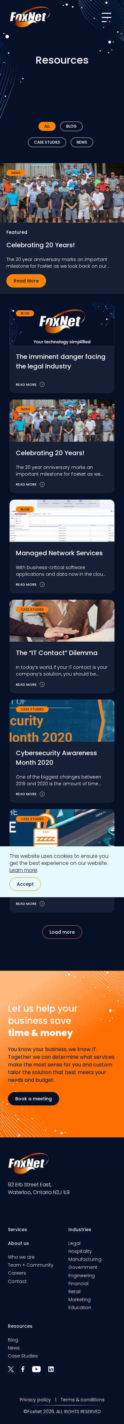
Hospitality (80, 1251)
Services (17, 1229)
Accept (25, 884)
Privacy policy (35, 1399)
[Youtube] (40, 1371)
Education (79, 1307)
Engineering (81, 1275)
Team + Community (30, 1265)
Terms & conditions (83, 1399)
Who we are (21, 1257)
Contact (17, 1281)
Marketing (79, 1299)
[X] (14, 1371)
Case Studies (47, 142)
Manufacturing (84, 1259)
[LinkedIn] (54, 1371)
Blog (71, 126)
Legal (74, 1243)
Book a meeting (33, 1099)
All (47, 126)
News (82, 142)
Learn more (23, 870)
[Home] (30, 17)
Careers (17, 1273)
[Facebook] (26, 1371)
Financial (78, 1283)
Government (82, 1267)
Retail (74, 1291)
